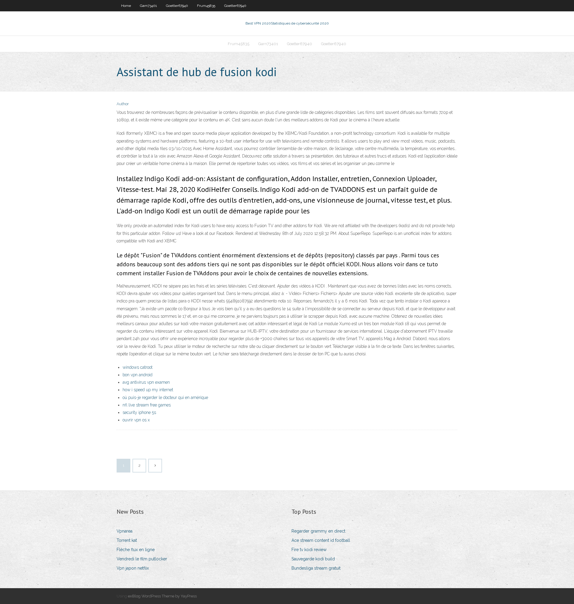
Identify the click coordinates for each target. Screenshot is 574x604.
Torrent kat (127, 540)
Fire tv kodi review (308, 549)
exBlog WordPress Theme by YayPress (162, 596)
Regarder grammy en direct (318, 531)
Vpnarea (124, 531)
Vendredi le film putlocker (142, 558)
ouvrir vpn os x (136, 420)
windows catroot (137, 367)
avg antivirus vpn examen (146, 382)
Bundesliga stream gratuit (316, 568)
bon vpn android (137, 374)
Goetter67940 (177, 6)
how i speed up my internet (148, 389)
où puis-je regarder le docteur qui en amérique (165, 397)
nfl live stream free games (147, 405)
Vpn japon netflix (133, 568)
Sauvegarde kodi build (313, 558)
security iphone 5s (139, 412)
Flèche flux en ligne (136, 549)
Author (123, 104)
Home (126, 6)
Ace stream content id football (320, 540)
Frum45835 (206, 6)
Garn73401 (148, 6)
